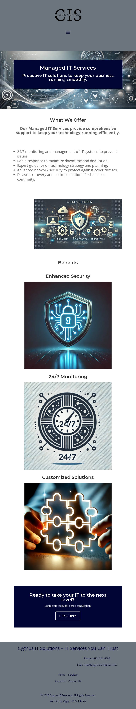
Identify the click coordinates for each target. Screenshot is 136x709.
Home (61, 674)
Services (73, 674)
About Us (60, 681)
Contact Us (74, 681)
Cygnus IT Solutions (74, 701)
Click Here (67, 615)
